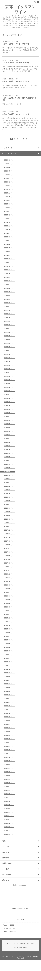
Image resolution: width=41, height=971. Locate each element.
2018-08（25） (9, 501)
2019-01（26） (9, 482)
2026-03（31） (9, 178)
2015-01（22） (9, 658)
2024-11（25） (9, 226)
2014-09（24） (9, 673)
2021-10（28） (9, 361)
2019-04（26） (9, 471)
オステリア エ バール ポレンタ (19, 956)
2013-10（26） (9, 713)
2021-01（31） (9, 394)
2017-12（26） (9, 530)
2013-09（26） (9, 717)
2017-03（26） (9, 563)
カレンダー (6, 852)
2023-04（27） (9, 295)
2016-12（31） (9, 574)
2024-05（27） (9, 248)
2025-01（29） (9, 218)
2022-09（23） (9, 321)
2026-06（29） (9, 167)
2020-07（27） (9, 416)
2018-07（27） (9, 504)
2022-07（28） (9, 328)
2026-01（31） (9, 186)
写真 (4, 841)
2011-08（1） (9, 808)
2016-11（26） (9, 578)
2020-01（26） (9, 438)
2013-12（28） (9, 706)
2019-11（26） (9, 446)
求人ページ (6, 874)
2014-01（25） (9, 702)
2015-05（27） (9, 643)
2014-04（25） (9, 691)
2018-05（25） (9, 512)
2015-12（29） (9, 618)
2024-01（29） (9, 262)
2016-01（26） (9, 614)
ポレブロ (5, 880)
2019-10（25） (9, 449)
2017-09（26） (9, 541)
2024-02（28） (9, 259)
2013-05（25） (9, 731)
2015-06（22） (9, 640)
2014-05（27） (9, 687)
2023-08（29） (9, 281)
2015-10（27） (9, 625)
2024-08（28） (9, 237)
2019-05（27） (9, 468)
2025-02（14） (9, 215)
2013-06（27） (9, 728)
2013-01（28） (9, 746)
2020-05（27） (9, 424)
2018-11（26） (9, 490)
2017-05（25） (9, 556)
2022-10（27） (9, 317)
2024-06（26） (9, 244)
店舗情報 (5, 858)
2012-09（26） (9, 761)
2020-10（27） (9, 405)
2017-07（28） (9, 548)
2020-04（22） (9, 427)
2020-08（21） (9, 413)
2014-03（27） (9, 695)
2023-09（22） (9, 277)
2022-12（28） (9, 310)
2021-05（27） (9, 380)
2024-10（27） (9, 229)
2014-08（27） (9, 676)
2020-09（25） (9, 409)
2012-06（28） (9, 772)
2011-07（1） (9, 812)
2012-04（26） (9, 779)
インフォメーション (10, 153)
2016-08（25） (9, 589)
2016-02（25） (9, 610)
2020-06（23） (9, 420)
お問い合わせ (7, 863)
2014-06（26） (9, 684)
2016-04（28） (9, 603)
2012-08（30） (9, 764)
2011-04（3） (9, 816)
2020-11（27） (9, 402)
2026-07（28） (9, 164)
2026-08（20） (9, 160)
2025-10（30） (9, 196)
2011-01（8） (9, 827)
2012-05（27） (9, 775)
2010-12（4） (9, 830)
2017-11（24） (9, 534)
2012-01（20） (9, 790)
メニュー (5, 846)
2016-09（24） (9, 585)
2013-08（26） (9, 720)
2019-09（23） (9, 453)
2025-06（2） (9, 204)
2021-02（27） (9, 391)
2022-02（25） (9, 347)
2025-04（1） (9, 207)
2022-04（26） (9, 339)
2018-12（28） (9, 486)
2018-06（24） (9, 508)
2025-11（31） (9, 193)
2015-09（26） (9, 629)
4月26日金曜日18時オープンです (16, 114)
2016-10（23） (9, 581)
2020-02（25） (9, 435)
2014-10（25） (9, 669)
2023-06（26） (9, 288)
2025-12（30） (9, 189)
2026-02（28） (9, 182)
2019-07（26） (9, 460)
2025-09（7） (9, 200)
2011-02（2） (9, 823)
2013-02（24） (9, 742)
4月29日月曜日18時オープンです (16, 63)
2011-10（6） (9, 801)
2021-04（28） (9, 383)
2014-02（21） (9, 698)
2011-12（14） (9, 794)
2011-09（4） (9, 805)
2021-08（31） (9, 369)
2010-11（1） (9, 834)
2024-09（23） (9, 233)
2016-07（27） (9, 592)
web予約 (5, 869)
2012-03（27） (9, 783)
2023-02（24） (9, 303)
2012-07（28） (9, 768)
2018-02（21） (9, 523)
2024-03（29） (9, 255)
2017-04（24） (9, 559)
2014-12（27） (9, 662)
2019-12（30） (9, 442)
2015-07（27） (9, 636)
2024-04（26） (9, 251)
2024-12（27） (9, 222)
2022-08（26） (9, 325)
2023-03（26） (9, 299)
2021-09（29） (9, 365)
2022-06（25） (9, 332)
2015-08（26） (9, 632)
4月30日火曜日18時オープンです (16, 44)
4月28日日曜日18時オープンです (16, 81)
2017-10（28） (9, 537)
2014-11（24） (9, 665)
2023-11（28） (9, 270)
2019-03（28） (9, 475)
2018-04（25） (9, 515)
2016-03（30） (9, 607)
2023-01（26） (9, 306)
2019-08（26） (9, 457)
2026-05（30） (9, 171)
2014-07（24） (9, 680)
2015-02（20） (9, 654)
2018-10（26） (9, 493)
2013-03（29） (9, 739)
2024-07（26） (9, 240)
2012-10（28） (9, 757)
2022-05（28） (9, 336)
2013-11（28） (9, 709)
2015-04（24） (9, 647)
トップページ (7, 148)
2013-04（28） (9, 735)
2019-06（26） (9, 464)
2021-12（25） (9, 354)
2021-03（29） (9, 387)
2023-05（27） (9, 292)
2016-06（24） (9, 596)
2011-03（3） (9, 819)
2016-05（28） (9, 600)
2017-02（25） (9, 567)
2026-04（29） (9, 175)
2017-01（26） (9, 570)
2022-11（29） (9, 314)
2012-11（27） (9, 753)
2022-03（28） (9, 343)
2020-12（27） (9, 398)
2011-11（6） (9, 797)
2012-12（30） (9, 750)
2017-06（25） (9, 552)
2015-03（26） (9, 651)
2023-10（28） (9, 273)
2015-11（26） (9, 621)
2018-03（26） (9, 519)
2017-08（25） (9, 545)
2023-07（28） (9, 284)
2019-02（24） (9, 479)
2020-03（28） (9, 431)
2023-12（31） (9, 266)
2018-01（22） (9, 526)
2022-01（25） (9, 350)
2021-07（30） (9, 372)
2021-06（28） (9, 376)
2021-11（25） (9, 358)
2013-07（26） (9, 724)
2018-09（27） (9, 497)
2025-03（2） (9, 211)
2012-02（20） (9, 786)
